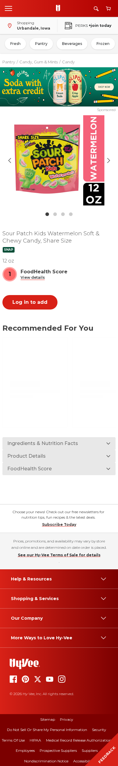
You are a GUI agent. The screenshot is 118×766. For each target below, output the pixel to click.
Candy (68, 61)
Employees (25, 750)
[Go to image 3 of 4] (63, 214)
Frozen (103, 43)
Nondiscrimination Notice (46, 761)
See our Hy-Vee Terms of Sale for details (59, 555)
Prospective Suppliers (58, 750)
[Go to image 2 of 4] (55, 214)
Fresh (15, 43)
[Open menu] (8, 8)
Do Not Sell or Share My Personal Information (47, 729)
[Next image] (108, 160)
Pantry (41, 43)
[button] (33, 277)
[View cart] (108, 9)
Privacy (66, 719)
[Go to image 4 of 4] (71, 214)
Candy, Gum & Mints (38, 61)
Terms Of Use (13, 740)
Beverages (72, 43)
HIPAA (35, 740)
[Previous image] (9, 160)
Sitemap (47, 719)
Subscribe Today (59, 524)
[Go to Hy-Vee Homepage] (59, 8)
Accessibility (83, 761)
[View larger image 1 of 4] (59, 160)
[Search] (96, 8)
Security (99, 729)
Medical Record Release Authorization (78, 740)
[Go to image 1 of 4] (47, 214)
